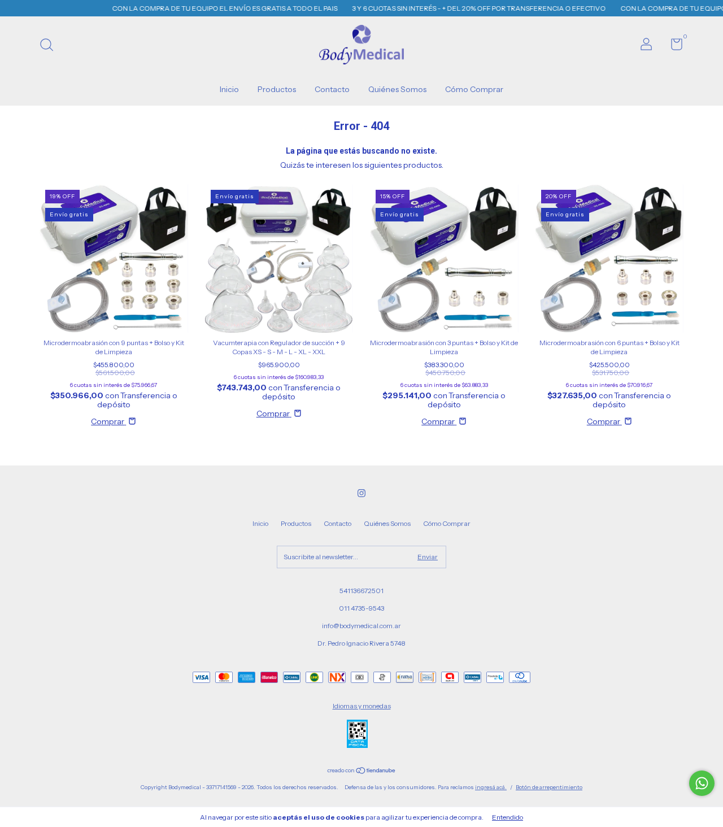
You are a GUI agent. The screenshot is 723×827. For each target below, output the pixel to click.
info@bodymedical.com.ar (361, 625)
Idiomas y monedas (362, 706)
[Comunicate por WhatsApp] (702, 783)
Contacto (332, 89)
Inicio (229, 89)
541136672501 (361, 590)
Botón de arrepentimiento (549, 787)
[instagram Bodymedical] (361, 493)
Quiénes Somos (397, 89)
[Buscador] (51, 46)
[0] (672, 46)
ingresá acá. (491, 787)
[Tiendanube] (361, 772)
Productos (277, 89)
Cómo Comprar (474, 89)
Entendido (507, 817)
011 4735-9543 (361, 608)
